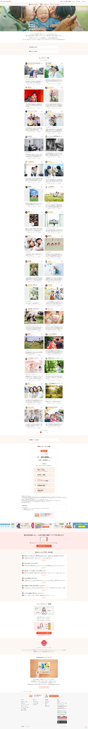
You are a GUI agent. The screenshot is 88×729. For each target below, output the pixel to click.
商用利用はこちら (84, 1)
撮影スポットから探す (33, 51)
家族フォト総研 (23, 710)
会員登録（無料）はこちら (44, 545)
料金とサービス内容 (24, 701)
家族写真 (25, 691)
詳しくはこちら (48, 501)
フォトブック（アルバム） (25, 704)
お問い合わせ (35, 704)
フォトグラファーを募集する (44, 633)
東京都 (28, 691)
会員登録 (69, 1)
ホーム (22, 691)
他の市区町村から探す (33, 47)
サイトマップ (27, 726)
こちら (30, 502)
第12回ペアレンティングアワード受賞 (44, 647)
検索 (61, 1)
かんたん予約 (78, 1)
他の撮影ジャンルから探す (34, 439)
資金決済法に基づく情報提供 (62, 712)
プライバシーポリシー (60, 704)
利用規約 (58, 701)
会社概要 (22, 726)
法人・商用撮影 (23, 708)
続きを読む (43, 560)
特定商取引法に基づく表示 (61, 710)
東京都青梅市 (32, 34)
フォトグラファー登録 (24, 707)
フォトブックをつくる (44, 687)
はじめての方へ (35, 701)
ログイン (73, 1)
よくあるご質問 (65, 1)
